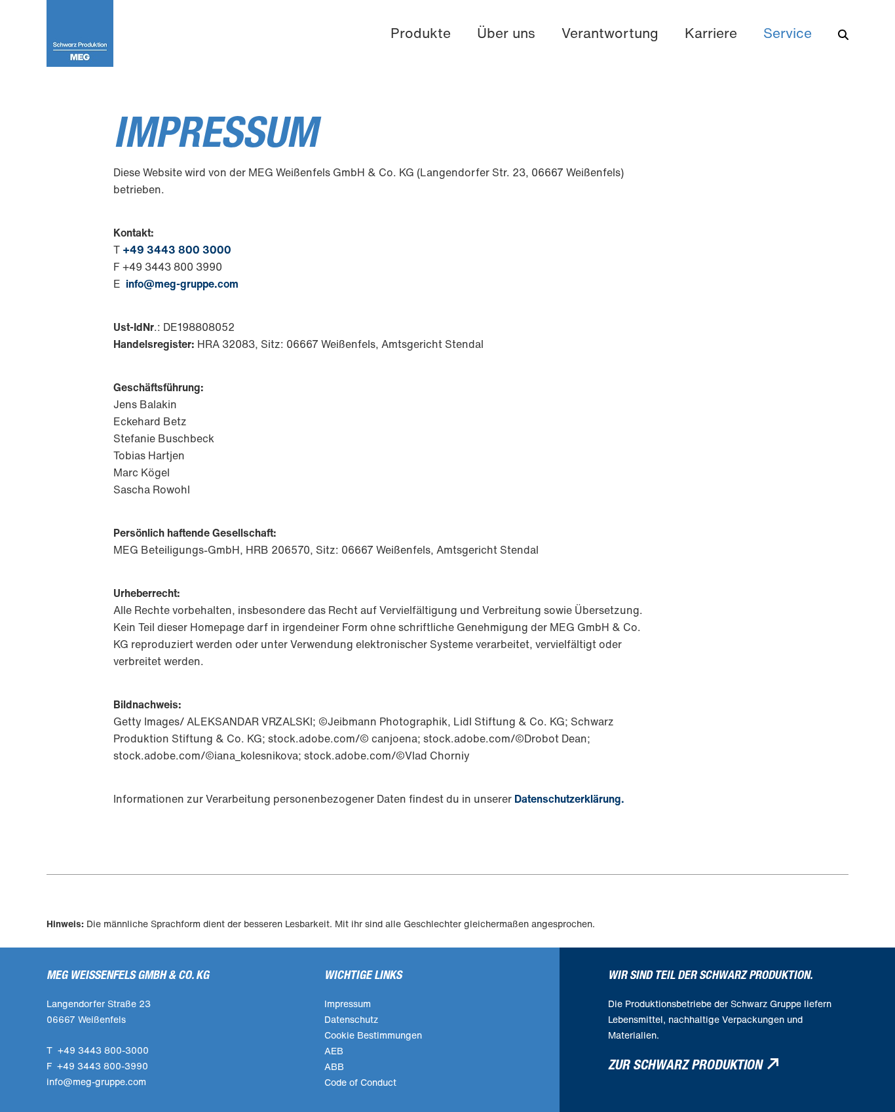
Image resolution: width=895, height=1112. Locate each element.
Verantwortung (610, 33)
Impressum (347, 1003)
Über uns (506, 33)
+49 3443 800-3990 (102, 1066)
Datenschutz (351, 1019)
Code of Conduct (360, 1082)
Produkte (420, 33)
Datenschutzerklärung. (569, 799)
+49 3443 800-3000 (103, 1050)
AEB (333, 1051)
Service (787, 33)
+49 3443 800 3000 (177, 250)
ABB (334, 1066)
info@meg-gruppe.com (182, 284)
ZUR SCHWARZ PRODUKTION (685, 1065)
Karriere (711, 33)
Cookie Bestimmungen (373, 1035)
